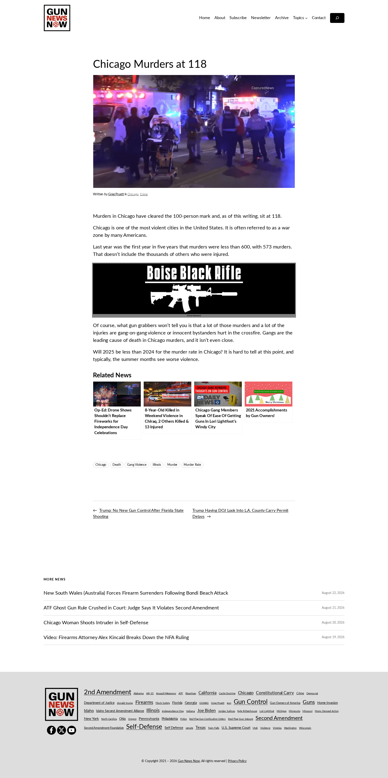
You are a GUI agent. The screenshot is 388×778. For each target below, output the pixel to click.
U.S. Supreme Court (236, 728)
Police (183, 719)
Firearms (144, 702)
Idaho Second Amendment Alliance (120, 711)
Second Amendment (279, 718)
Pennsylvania (149, 719)
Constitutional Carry (275, 693)
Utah (255, 728)
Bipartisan (190, 693)
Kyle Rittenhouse (247, 711)
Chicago (133, 194)
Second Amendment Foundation (104, 728)
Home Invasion (327, 703)
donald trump (125, 703)
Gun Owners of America (285, 703)
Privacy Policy (237, 761)
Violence (265, 728)
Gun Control (251, 702)
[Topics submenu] (306, 18)
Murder (172, 464)
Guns (309, 702)
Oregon (132, 719)
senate (189, 728)
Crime (144, 194)
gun (229, 703)
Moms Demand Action (326, 711)
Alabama (139, 693)
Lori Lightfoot (267, 711)
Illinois (157, 464)
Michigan (281, 711)
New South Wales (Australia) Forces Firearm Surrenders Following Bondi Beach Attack (136, 593)
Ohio (122, 719)
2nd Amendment (107, 692)
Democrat (312, 693)
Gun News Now (189, 761)
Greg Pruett (116, 194)
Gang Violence (136, 464)
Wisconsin (305, 728)
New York (91, 719)
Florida (177, 703)
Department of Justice (99, 703)
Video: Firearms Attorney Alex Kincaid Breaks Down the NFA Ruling (116, 637)
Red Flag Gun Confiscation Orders (207, 719)
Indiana (190, 711)
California (207, 693)
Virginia (277, 728)
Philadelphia (170, 719)
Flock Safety (163, 703)
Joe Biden (206, 711)
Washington (290, 728)
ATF (181, 693)
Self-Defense (144, 727)
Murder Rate (192, 464)
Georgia (191, 703)
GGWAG (204, 703)
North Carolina (109, 719)
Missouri (307, 711)
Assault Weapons (166, 693)
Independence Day (173, 711)
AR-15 (150, 693)
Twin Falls (213, 728)
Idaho (89, 711)
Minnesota (294, 711)
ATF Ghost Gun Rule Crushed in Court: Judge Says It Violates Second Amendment (131, 607)
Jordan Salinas (226, 711)
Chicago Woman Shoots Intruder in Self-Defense (96, 622)
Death (116, 464)
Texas (201, 728)
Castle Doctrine (227, 693)
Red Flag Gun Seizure (240, 719)
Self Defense (174, 728)
